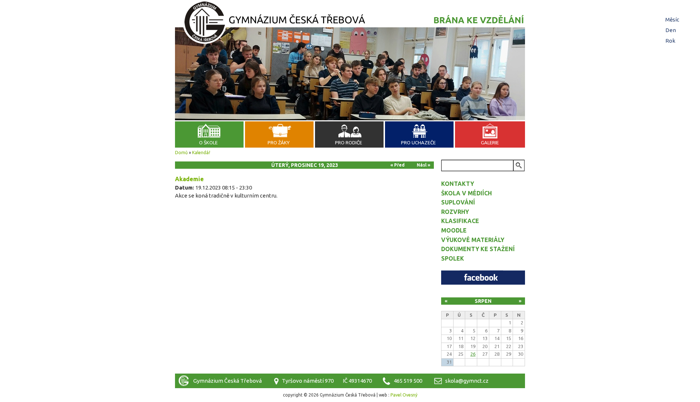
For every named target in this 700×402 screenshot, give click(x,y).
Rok (670, 41)
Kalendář (201, 152)
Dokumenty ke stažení (478, 249)
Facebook (483, 277)
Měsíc (672, 19)
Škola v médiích (466, 193)
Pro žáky (278, 142)
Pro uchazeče (418, 142)
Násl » (423, 165)
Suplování (458, 202)
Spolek (452, 258)
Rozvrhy (455, 211)
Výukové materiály (472, 240)
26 (472, 353)
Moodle (454, 230)
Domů (181, 152)
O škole (208, 142)
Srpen (483, 301)
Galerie (490, 142)
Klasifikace (460, 221)
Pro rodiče (348, 142)
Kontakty (457, 183)
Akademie (189, 179)
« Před (397, 165)
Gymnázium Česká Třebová (350, 23)
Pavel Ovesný (403, 395)
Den (671, 30)
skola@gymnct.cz (467, 381)
